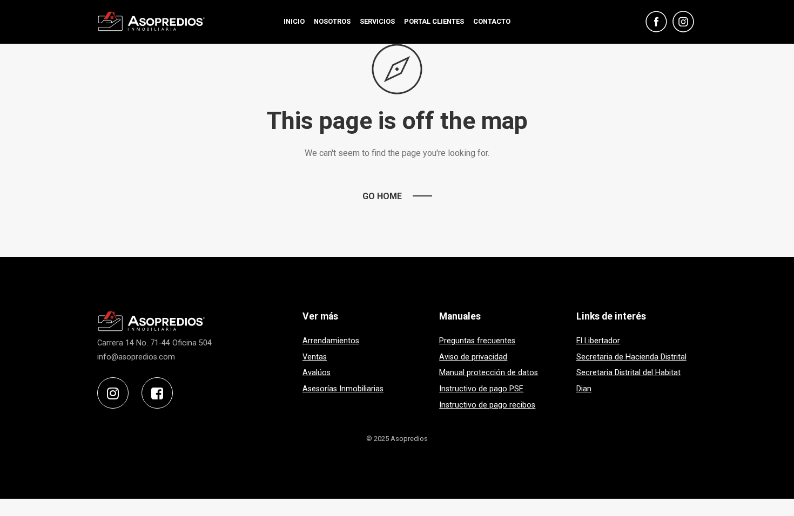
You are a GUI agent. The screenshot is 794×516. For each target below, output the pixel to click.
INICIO (294, 21)
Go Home (382, 196)
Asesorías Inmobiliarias (342, 388)
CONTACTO (491, 21)
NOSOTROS (332, 21)
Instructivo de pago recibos (487, 405)
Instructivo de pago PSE (481, 388)
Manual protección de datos (488, 372)
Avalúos (316, 372)
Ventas (314, 357)
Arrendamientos (330, 340)
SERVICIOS (377, 21)
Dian (583, 388)
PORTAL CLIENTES (434, 21)
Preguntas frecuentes (477, 340)
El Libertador (598, 340)
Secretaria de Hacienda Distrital (631, 357)
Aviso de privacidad (473, 357)
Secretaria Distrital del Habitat (628, 372)
